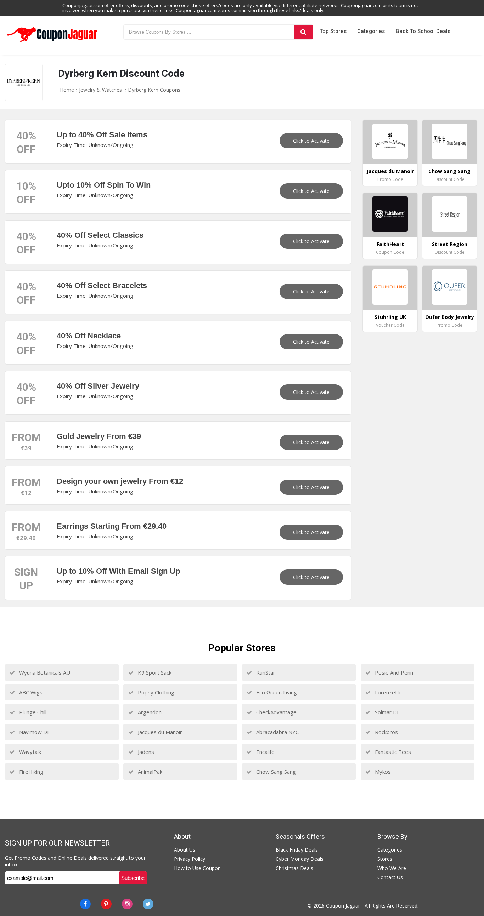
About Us (184, 849)
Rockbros (385, 731)
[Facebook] (85, 904)
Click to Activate (311, 140)
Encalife (265, 751)
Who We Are (391, 868)
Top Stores (333, 31)
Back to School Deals (423, 31)
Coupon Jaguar (343, 905)
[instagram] (127, 904)
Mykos (382, 771)
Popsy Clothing (155, 692)
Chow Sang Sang (275, 771)
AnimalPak (149, 771)
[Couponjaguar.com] (52, 42)
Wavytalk (29, 751)
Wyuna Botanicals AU (44, 672)
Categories (371, 31)
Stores (384, 858)
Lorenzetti (386, 692)
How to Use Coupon (197, 868)
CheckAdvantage (276, 712)
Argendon (149, 712)
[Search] (303, 32)
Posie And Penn (393, 672)
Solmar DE (386, 712)
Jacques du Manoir (159, 731)
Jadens (145, 751)
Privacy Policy (189, 858)
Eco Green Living (276, 692)
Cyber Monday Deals (299, 858)
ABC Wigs (30, 692)
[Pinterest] (106, 904)
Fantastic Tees (392, 751)
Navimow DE (34, 731)
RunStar (265, 672)
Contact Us (390, 877)
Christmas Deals (294, 868)
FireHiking (30, 771)
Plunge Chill (32, 712)
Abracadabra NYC (277, 731)
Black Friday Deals (297, 849)
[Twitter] (148, 904)
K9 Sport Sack (153, 672)
